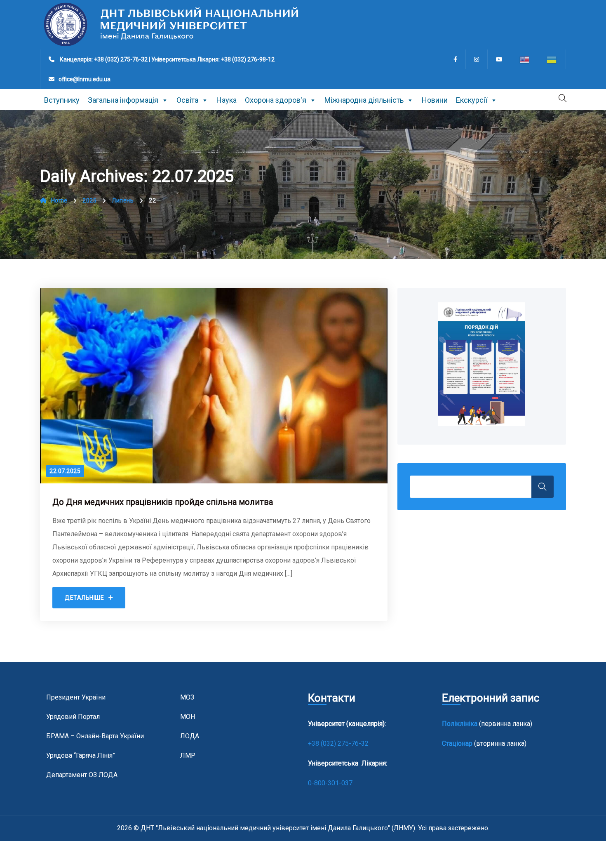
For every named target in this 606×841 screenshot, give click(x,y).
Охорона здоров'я (275, 100)
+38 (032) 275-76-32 (339, 743)
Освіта (187, 100)
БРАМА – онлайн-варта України (95, 736)
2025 (89, 200)
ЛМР (187, 755)
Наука (226, 100)
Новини (435, 100)
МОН (187, 717)
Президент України (76, 697)
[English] (524, 59)
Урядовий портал (73, 717)
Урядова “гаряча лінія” (80, 755)
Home (59, 200)
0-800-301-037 (330, 783)
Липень (123, 200)
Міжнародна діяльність (364, 100)
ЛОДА (189, 736)
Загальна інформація (123, 100)
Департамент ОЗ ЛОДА (81, 775)
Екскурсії (471, 100)
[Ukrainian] (552, 59)
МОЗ (187, 697)
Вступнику (62, 100)
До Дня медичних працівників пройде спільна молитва (162, 502)
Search (542, 487)
